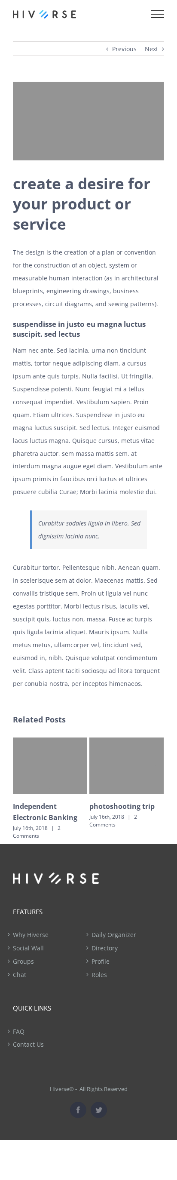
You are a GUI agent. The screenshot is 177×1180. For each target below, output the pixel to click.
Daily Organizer (114, 935)
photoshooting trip (122, 806)
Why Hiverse (31, 935)
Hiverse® (62, 1089)
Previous (124, 49)
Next (151, 49)
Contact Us (28, 1044)
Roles (99, 975)
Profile (101, 961)
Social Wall (28, 948)
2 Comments (37, 831)
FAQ (18, 1031)
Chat (19, 975)
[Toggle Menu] (158, 14)
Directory (105, 948)
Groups (23, 961)
